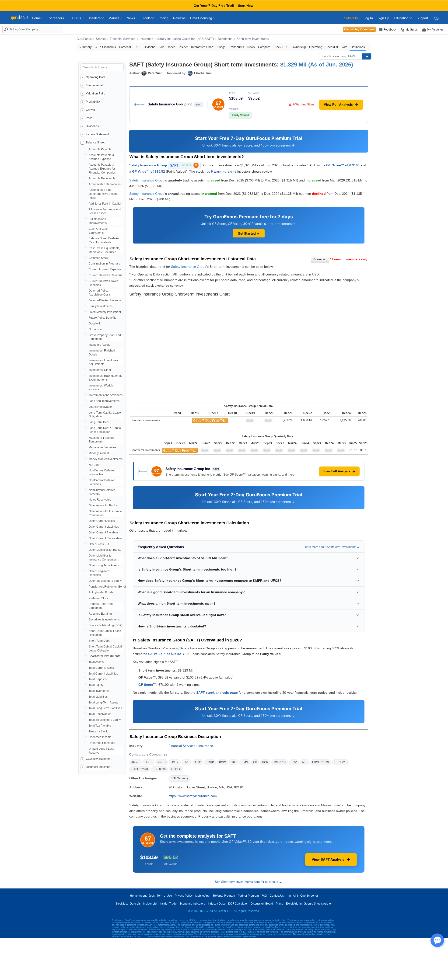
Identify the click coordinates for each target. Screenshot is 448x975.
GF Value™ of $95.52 (148, 171)
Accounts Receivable (102, 178)
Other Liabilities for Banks (105, 549)
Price (89, 118)
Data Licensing (201, 18)
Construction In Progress (104, 263)
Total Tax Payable (100, 725)
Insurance (146, 39)
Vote (344, 47)
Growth (90, 109)
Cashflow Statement (98, 758)
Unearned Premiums (102, 743)
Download (319, 259)
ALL (304, 762)
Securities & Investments (104, 619)
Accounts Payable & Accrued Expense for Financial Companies (102, 168)
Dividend (149, 47)
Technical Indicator (98, 767)
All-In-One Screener (305, 895)
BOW (222, 762)
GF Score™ (147, 684)
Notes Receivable (100, 499)
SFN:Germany (180, 778)
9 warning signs (223, 171)
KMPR (135, 762)
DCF (137, 47)
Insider (183, 47)
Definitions (225, 39)
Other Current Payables (104, 532)
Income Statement (97, 134)
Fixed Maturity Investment (105, 312)
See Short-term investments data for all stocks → (248, 882)
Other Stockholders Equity (105, 580)
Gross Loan (96, 329)
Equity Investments (100, 306)
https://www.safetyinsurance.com (192, 796)
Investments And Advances (105, 395)
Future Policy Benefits (102, 317)
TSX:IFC (176, 769)
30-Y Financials (105, 47)
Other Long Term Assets (104, 565)
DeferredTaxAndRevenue (105, 300)
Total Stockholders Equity (105, 719)
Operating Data (95, 77)
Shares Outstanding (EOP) (105, 625)
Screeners (57, 18)
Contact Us (277, 895)
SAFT (183, 165)
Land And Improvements (104, 401)
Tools (147, 18)
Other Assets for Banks (103, 505)
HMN (245, 762)
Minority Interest (99, 453)
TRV (294, 762)
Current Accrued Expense (105, 269)
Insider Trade (168, 903)
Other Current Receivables (105, 538)
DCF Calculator (238, 903)
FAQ (264, 895)
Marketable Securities (102, 447)
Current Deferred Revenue (105, 275)
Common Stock (98, 258)
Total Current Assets (101, 667)
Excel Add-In (294, 903)
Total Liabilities (98, 696)
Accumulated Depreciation (105, 184)
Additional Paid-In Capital (105, 203)
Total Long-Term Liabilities (105, 708)
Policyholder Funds (101, 592)
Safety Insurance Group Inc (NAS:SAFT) (185, 39)
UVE (186, 762)
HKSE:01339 (320, 762)
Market (114, 18)
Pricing (163, 18)
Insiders (95, 18)
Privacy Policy (183, 895)
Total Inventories (99, 691)
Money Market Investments (105, 459)
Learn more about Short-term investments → (332, 547)
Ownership (299, 47)
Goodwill (94, 323)
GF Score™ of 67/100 (343, 165)
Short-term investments (253, 39)
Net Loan (94, 465)
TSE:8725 (340, 762)
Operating (315, 47)
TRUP (210, 762)
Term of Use (164, 895)
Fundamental (94, 85)
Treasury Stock (98, 731)
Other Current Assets (102, 520)
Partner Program (248, 895)
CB (255, 762)
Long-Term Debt (99, 422)
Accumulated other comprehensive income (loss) (103, 193)
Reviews (179, 18)
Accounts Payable (100, 149)
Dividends (92, 126)
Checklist (332, 47)
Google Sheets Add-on (318, 903)
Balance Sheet (95, 142)
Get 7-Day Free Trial (359, 29)
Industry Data (216, 903)
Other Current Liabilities (104, 526)
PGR (265, 762)
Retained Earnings (100, 613)
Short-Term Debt (99, 640)
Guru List (135, 903)
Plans (279, 903)
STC (233, 762)
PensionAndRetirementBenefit (108, 586)
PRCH (162, 762)
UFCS (148, 762)
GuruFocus (84, 39)
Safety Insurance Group (148, 165)
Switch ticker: (331, 56)
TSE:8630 (159, 769)
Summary (85, 47)
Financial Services (122, 39)
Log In (368, 18)
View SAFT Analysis (328, 859)
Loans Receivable (100, 406)
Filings (221, 47)
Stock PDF (280, 47)
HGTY (174, 762)
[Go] (366, 56)
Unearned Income (100, 737)
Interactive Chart (202, 47)
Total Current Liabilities (103, 673)
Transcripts (236, 47)
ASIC (198, 762)
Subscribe (351, 18)
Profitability (93, 101)
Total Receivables (100, 714)
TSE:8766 (279, 762)
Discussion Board (262, 903)
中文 (288, 895)
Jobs (152, 895)
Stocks (101, 39)
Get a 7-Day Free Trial (209, 420)
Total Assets (96, 662)
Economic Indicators (192, 903)
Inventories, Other (100, 370)
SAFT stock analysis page (217, 692)
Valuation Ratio (95, 93)
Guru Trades (167, 47)
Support (422, 18)
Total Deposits (98, 679)
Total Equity (96, 685)
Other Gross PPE (99, 544)
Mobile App (202, 895)
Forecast (125, 47)
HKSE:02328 (139, 769)
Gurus (77, 18)
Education (402, 18)
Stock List (122, 903)
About (143, 895)
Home (37, 18)
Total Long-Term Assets (103, 702)
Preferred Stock (98, 598)
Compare (264, 47)
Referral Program (224, 895)
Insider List (150, 903)
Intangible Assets (99, 344)
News (131, 18)
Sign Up (383, 18)
